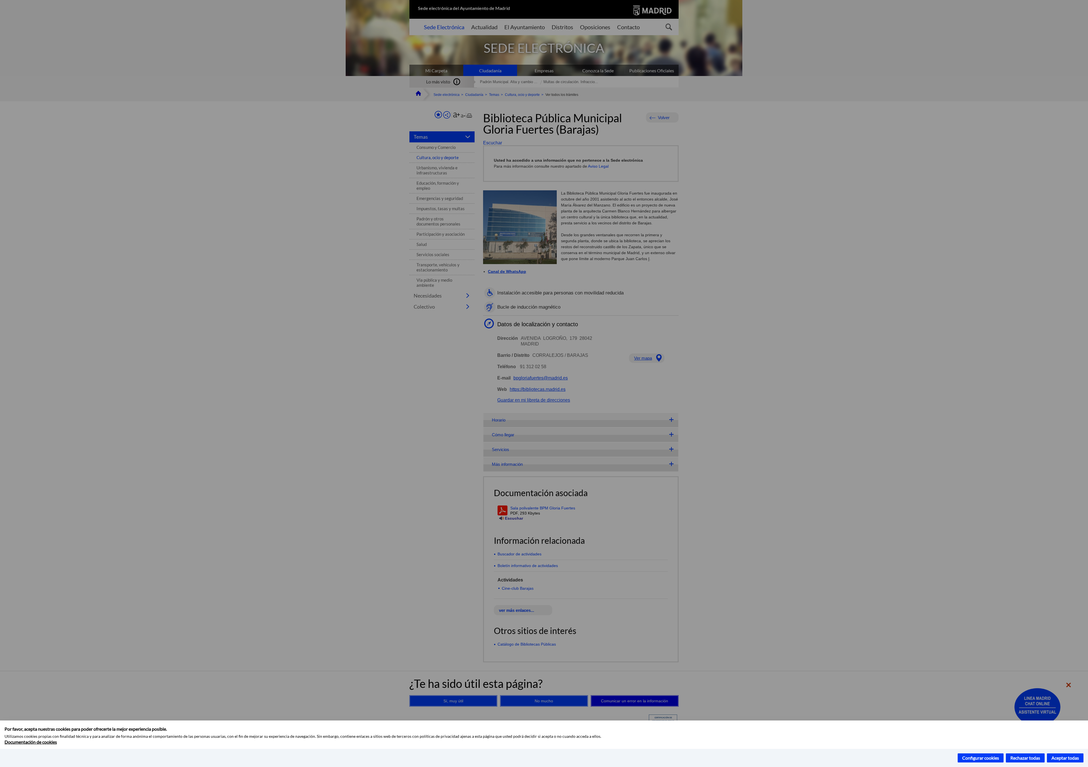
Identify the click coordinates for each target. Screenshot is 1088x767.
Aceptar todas (1065, 757)
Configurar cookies (980, 757)
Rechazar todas (1025, 757)
